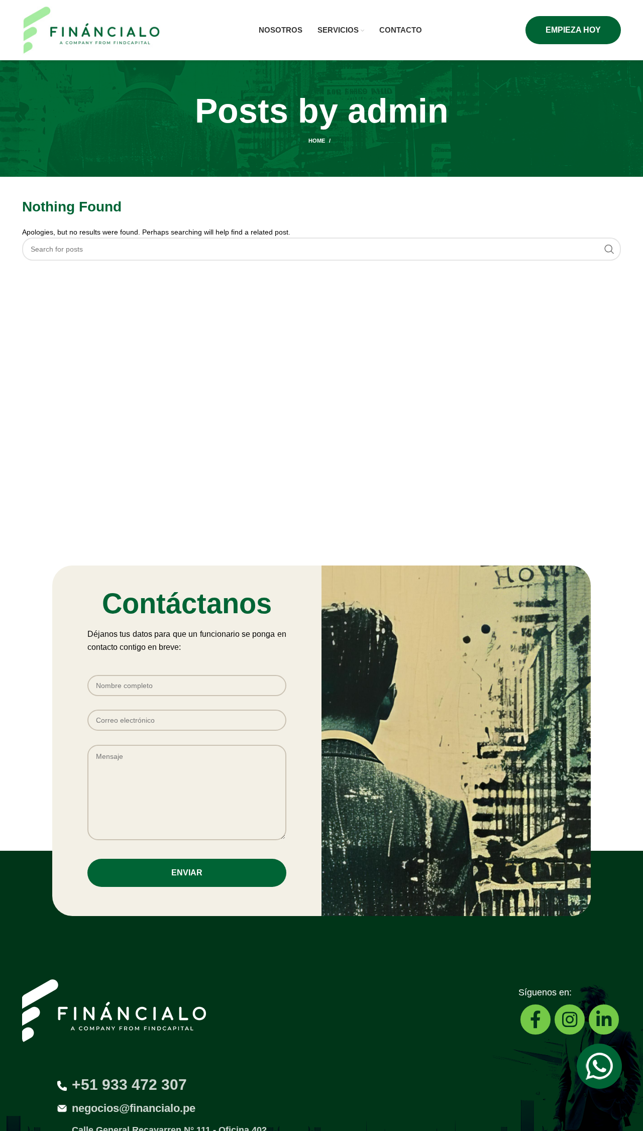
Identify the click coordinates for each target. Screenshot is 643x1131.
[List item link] (321, 1108)
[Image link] (599, 1066)
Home (316, 141)
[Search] (609, 249)
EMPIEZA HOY (573, 30)
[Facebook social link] (535, 1019)
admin (398, 110)
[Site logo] (91, 30)
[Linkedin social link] (604, 1019)
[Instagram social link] (570, 1019)
